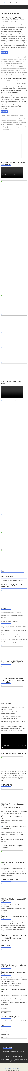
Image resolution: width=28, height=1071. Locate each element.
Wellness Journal (15, 74)
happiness (20, 57)
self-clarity (17, 68)
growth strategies (14, 57)
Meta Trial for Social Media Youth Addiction (12, 978)
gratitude (8, 57)
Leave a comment (7, 129)
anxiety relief (10, 115)
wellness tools (15, 127)
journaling (16, 59)
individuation (10, 59)
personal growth (17, 65)
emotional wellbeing (18, 118)
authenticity (9, 56)
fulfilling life (18, 56)
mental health (19, 120)
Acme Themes (14, 1061)
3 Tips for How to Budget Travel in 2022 (11, 716)
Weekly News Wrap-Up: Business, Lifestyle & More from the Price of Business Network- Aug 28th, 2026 (14, 813)
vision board (24, 72)
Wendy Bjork (13, 21)
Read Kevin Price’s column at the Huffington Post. (13, 1020)
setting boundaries (15, 124)
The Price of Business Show (10, 807)
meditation (6, 61)
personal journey (7, 66)
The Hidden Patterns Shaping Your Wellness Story (13, 642)
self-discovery (23, 68)
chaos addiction (9, 117)
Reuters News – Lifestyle (9, 967)
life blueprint (21, 59)
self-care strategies (7, 124)
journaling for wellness (11, 120)
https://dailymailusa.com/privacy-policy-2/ (13, 1051)
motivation (3, 63)
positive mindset (15, 66)
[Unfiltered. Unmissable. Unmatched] (2, 7)
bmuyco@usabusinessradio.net (9, 615)
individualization (4, 59)
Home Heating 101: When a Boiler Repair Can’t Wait (14, 639)
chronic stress (16, 117)
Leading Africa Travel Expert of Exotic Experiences (13, 912)
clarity (14, 56)
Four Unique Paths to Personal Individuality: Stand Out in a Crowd (12, 18)
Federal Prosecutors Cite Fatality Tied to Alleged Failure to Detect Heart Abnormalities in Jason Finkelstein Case (13, 929)
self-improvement (11, 70)
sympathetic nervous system (13, 126)
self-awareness (11, 68)
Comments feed (5, 1034)
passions (7, 63)
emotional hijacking (9, 118)
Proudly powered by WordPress (9, 1059)
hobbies (25, 57)
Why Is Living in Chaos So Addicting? (13, 78)
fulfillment (23, 56)
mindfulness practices (19, 61)
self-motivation (19, 70)
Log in (2, 1029)
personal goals (10, 65)
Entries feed (4, 1032)
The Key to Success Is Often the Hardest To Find (13, 868)
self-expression (4, 70)
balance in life (16, 115)
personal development (14, 63)
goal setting (3, 57)
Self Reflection (22, 66)
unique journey (7, 72)
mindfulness (11, 61)
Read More (4, 52)
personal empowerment (15, 122)
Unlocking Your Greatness (15, 72)
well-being (9, 74)
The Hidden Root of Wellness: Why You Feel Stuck (13, 925)
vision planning (4, 74)
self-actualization (4, 68)
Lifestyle (3, 56)
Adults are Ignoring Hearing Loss (9, 718)
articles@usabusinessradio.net (13, 612)
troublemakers (22, 126)
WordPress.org (4, 1037)
